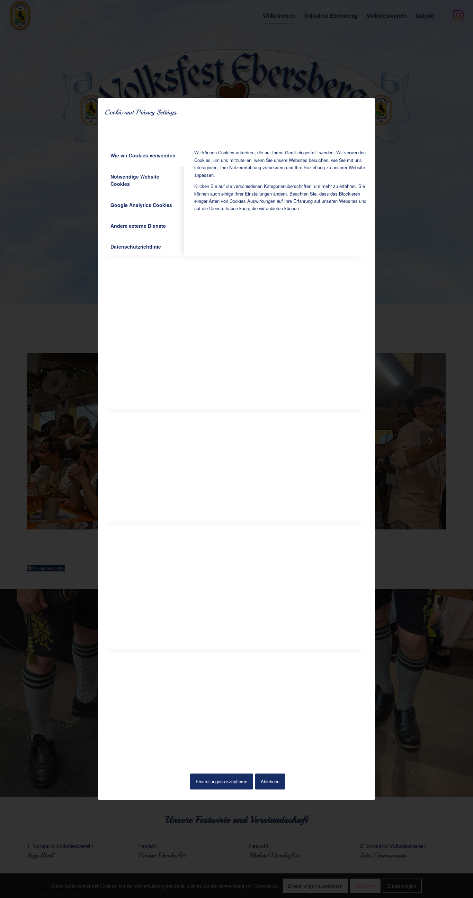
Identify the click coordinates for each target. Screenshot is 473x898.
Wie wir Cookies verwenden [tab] (143, 155)
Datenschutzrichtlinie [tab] (135, 246)
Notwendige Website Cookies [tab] (134, 180)
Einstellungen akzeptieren (221, 781)
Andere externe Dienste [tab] (138, 225)
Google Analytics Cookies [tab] (141, 204)
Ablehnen (270, 781)
